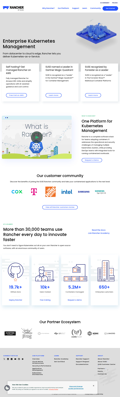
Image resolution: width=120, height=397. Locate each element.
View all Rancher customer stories (60, 207)
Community (95, 8)
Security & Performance (41, 366)
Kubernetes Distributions (37, 373)
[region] (53, 387)
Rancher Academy (61, 359)
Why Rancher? (48, 8)
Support (75, 8)
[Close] (94, 386)
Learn (84, 8)
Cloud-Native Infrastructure (38, 362)
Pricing (115, 3)
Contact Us (102, 374)
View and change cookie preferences (76, 387)
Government (104, 3)
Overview (36, 359)
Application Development (37, 369)
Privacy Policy (89, 394)
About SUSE (102, 362)
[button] (7, 388)
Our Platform (63, 8)
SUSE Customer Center (107, 364)
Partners (101, 368)
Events (100, 371)
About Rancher (104, 359)
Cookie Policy (99, 394)
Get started (110, 8)
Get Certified (59, 362)
